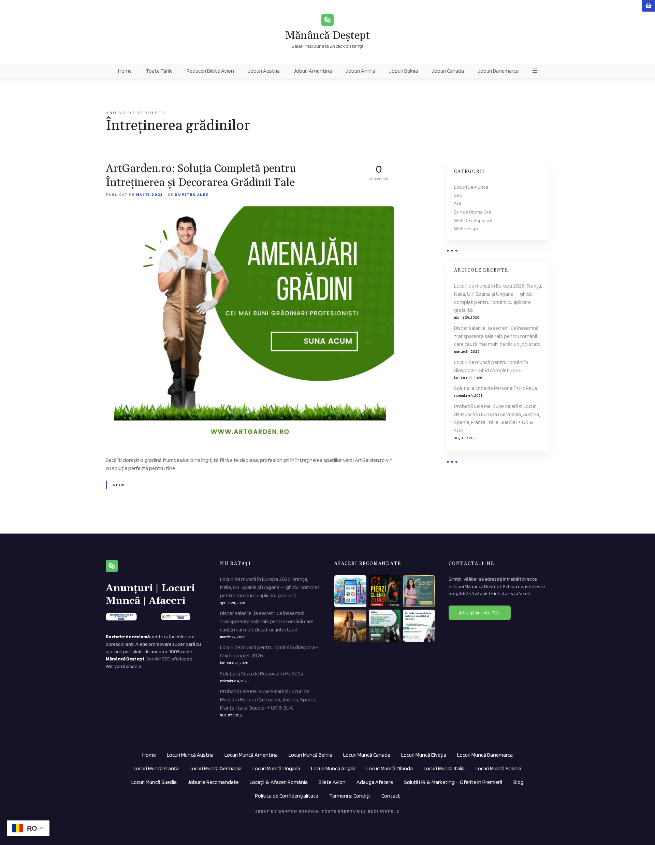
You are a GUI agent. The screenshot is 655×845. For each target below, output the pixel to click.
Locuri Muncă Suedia (154, 782)
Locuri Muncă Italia (444, 768)
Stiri (119, 484)
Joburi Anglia (360, 71)
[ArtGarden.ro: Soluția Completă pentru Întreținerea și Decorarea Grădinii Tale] (250, 210)
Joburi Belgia (403, 71)
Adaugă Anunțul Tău (479, 612)
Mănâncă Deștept (327, 36)
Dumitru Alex (191, 194)
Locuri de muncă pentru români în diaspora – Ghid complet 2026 (491, 366)
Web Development (473, 220)
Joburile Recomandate (213, 782)
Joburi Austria (264, 71)
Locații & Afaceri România (279, 782)
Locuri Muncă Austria (190, 755)
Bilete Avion (332, 782)
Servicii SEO (158, 658)
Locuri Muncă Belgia (310, 755)
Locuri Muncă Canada (366, 755)
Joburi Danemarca (498, 71)
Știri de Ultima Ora (472, 212)
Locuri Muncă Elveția (423, 755)
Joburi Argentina (313, 71)
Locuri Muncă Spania (498, 768)
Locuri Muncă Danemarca (485, 755)
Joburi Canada (448, 71)
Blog (518, 782)
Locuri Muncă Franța (156, 768)
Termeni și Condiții (349, 795)
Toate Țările (159, 71)
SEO (458, 195)
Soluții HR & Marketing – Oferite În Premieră (453, 782)
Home (125, 71)
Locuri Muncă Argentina (251, 755)
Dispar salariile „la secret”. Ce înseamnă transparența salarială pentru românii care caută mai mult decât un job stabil (497, 336)
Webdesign (466, 228)
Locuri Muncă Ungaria (276, 768)
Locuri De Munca (471, 187)
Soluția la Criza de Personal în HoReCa (495, 388)
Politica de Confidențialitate (286, 795)
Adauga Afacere (374, 782)
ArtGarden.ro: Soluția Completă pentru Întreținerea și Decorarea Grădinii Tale (201, 176)
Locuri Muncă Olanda (389, 768)
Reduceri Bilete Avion (210, 71)
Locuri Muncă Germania (216, 768)
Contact (390, 795)
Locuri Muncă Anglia (333, 768)
